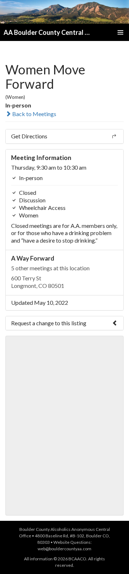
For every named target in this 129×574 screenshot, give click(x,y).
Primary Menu (120, 32)
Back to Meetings (33, 113)
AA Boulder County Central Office (49, 32)
